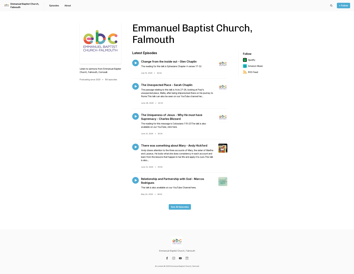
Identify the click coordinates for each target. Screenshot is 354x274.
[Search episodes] (331, 5)
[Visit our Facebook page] (167, 258)
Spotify (251, 60)
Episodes (54, 5)
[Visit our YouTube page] (180, 258)
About (67, 5)
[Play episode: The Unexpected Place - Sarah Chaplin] (135, 86)
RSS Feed (253, 72)
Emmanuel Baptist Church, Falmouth (25, 5)
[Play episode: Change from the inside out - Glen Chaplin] (135, 63)
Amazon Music (255, 66)
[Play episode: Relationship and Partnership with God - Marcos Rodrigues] (135, 180)
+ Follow (343, 5)
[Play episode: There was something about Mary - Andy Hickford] (135, 147)
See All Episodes (180, 207)
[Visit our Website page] (187, 258)
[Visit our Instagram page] (173, 258)
